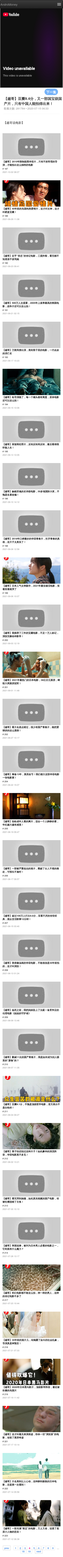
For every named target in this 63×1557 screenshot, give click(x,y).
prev (6, 1548)
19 (29, 1551)
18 (23, 1551)
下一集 (51, 91)
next (38, 1551)
